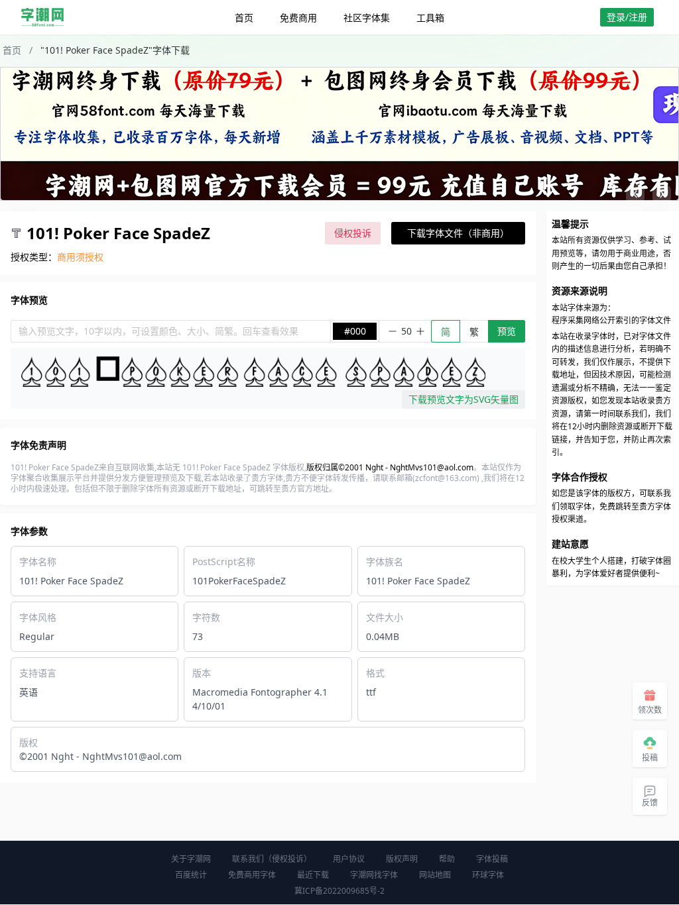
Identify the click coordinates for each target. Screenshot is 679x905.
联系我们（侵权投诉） (272, 859)
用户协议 (349, 859)
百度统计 (191, 874)
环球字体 (488, 874)
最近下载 (313, 874)
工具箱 (430, 17)
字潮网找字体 (374, 874)
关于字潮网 (191, 859)
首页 (244, 17)
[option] (339, 134)
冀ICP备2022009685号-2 (339, 890)
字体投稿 (492, 859)
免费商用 (298, 17)
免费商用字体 (252, 874)
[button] (635, 194)
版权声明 (402, 859)
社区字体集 (366, 17)
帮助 (447, 859)
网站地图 (435, 874)
